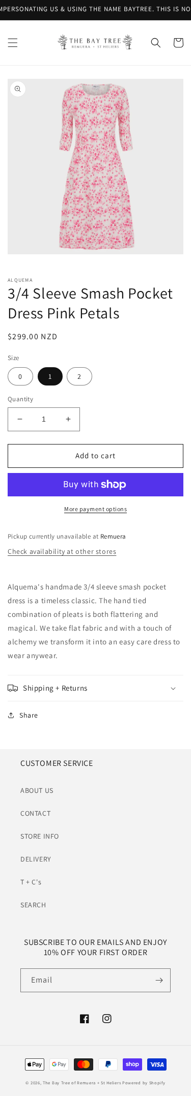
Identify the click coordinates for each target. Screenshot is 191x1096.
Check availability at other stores (62, 551)
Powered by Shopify (144, 1082)
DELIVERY (35, 859)
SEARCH (33, 904)
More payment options (95, 509)
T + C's (30, 881)
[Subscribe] (159, 980)
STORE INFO (39, 836)
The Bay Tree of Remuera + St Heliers (82, 1082)
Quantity (20, 399)
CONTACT (35, 813)
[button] (13, 43)
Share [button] (28, 715)
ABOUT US (36, 790)
